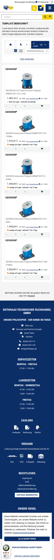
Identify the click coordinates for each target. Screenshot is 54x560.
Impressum (27, 478)
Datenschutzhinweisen (24, 533)
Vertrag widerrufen (27, 495)
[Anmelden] (34, 8)
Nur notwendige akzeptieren (27, 547)
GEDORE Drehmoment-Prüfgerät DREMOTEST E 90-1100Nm (26, 135)
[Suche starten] (45, 17)
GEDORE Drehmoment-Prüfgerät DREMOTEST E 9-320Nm (26, 178)
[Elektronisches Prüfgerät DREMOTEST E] (21, 45)
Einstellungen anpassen (27, 556)
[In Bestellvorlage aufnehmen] (27, 86)
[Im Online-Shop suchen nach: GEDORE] (10, 69)
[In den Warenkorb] (42, 106)
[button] (15, 51)
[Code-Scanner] (50, 17)
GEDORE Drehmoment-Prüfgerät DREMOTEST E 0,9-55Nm (26, 220)
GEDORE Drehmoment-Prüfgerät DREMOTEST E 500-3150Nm (27, 263)
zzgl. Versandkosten (32, 98)
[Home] (8, 7)
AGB (27, 482)
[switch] (6, 556)
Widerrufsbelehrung (27, 485)
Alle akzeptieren (27, 539)
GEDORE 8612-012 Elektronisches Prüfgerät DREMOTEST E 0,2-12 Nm (23, 92)
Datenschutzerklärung (27, 489)
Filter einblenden (27, 59)
